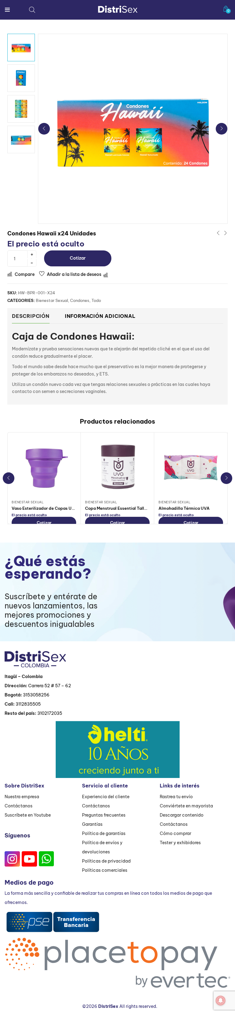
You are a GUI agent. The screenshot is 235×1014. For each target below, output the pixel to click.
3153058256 (36, 695)
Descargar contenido (181, 815)
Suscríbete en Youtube (28, 815)
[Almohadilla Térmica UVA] (191, 467)
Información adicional (100, 316)
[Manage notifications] (221, 1000)
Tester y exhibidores (180, 842)
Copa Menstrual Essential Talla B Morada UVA (130, 508)
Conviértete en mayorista (186, 806)
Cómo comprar (175, 833)
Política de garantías (103, 833)
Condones (79, 300)
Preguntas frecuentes (103, 815)
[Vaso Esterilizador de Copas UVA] (44, 467)
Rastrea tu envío (176, 796)
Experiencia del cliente (105, 796)
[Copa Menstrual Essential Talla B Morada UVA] (117, 467)
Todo (96, 300)
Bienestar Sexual (52, 300)
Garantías (92, 824)
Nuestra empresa (22, 796)
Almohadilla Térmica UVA (184, 508)
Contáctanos (18, 806)
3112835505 (28, 704)
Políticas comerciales (104, 870)
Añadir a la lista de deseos (74, 274)
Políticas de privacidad (106, 861)
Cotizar (78, 258)
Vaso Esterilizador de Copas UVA (44, 508)
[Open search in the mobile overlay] (32, 10)
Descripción (31, 316)
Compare (25, 274)
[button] (226, 9)
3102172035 (49, 713)
